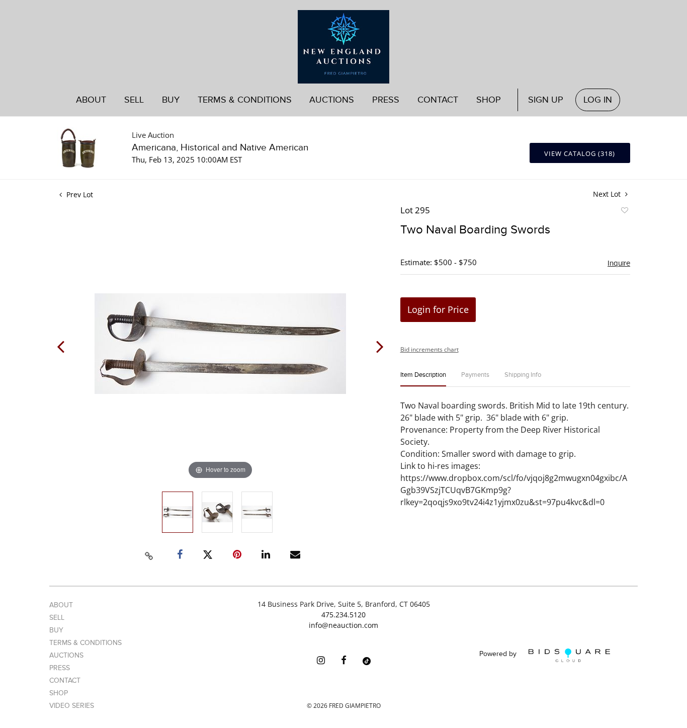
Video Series (71, 705)
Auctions (66, 655)
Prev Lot (78, 194)
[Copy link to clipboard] (149, 554)
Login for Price (438, 309)
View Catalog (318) (579, 153)
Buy (56, 630)
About (91, 100)
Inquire (619, 263)
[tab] (423, 379)
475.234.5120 (343, 614)
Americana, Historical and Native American (220, 147)
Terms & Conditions (245, 100)
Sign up (545, 100)
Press (385, 100)
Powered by (499, 654)
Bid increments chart (429, 349)
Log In (597, 100)
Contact (437, 100)
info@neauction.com (343, 625)
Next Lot (608, 194)
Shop (488, 100)
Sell (56, 617)
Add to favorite (624, 211)
